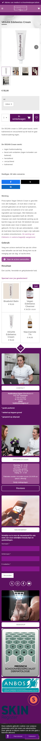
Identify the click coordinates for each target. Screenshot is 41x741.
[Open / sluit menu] (2, 8)
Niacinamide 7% (30, 333)
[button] (6, 71)
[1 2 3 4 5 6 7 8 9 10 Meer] (5, 118)
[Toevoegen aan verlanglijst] (36, 118)
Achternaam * (6, 554)
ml (4, 99)
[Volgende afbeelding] (36, 47)
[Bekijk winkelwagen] (38, 8)
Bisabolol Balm (11, 301)
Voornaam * (5, 544)
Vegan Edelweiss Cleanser (30, 303)
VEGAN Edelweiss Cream (11, 334)
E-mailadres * (6, 564)
